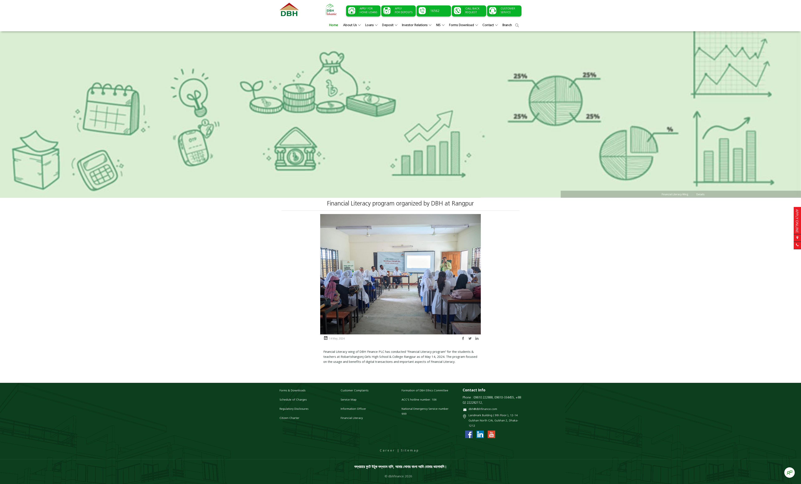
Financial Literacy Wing (675, 194)
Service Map (348, 399)
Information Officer (353, 409)
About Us (350, 25)
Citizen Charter (289, 418)
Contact (488, 25)
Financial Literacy (352, 418)
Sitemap (410, 450)
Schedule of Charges (293, 399)
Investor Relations (415, 25)
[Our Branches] (797, 238)
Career (387, 450)
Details (700, 194)
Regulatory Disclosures (294, 409)
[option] (400, 114)
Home (333, 25)
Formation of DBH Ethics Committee (425, 390)
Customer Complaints (354, 390)
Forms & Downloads (292, 390)
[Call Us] (797, 245)
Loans (369, 25)
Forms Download (461, 25)
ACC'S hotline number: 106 (419, 399)
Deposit (387, 25)
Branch (507, 25)
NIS (438, 25)
